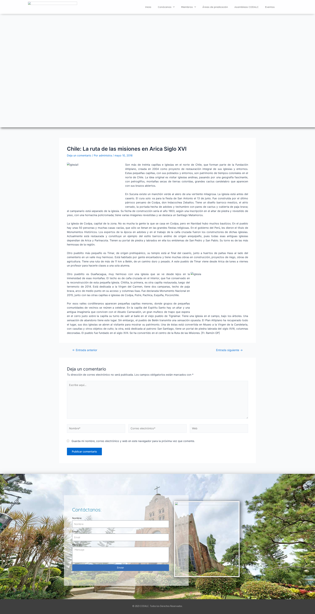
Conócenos (164, 7)
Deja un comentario (79, 155)
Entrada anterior (84, 350)
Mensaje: (77, 544)
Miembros (187, 7)
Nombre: (77, 518)
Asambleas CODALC (246, 7)
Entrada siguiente (229, 350)
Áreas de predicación (215, 7)
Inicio (148, 7)
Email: (75, 531)
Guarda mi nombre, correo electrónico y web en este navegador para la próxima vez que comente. (133, 441)
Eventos (270, 7)
